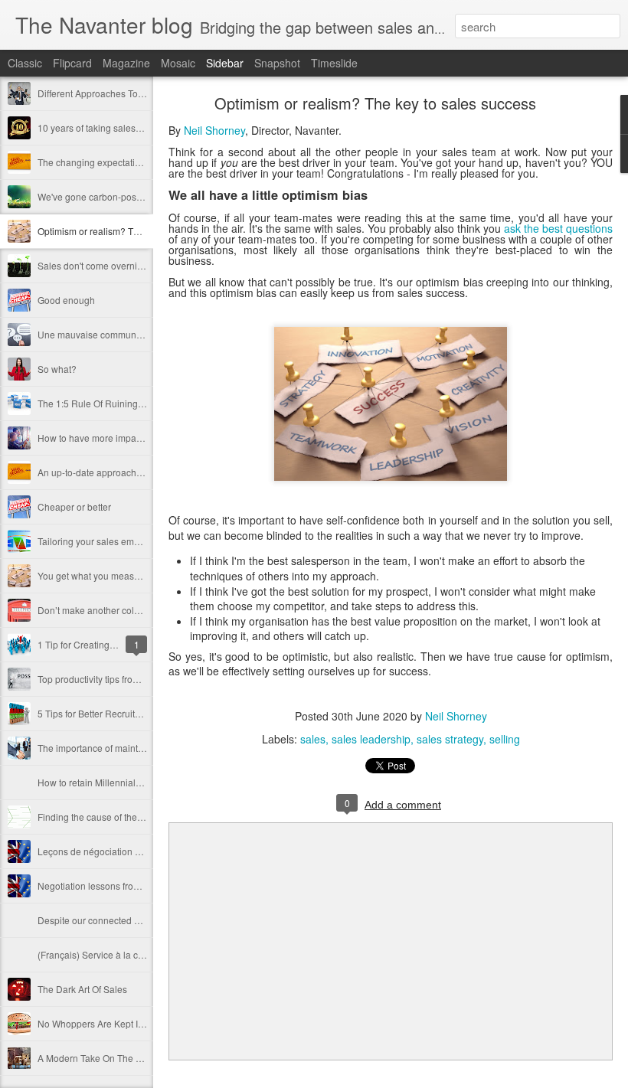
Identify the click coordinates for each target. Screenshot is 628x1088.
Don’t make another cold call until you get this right (142, 609)
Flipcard (72, 62)
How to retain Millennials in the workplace (124, 782)
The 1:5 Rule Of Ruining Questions (110, 403)
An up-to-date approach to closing (108, 472)
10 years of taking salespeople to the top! (123, 127)
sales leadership (371, 739)
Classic (25, 62)
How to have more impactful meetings (116, 437)
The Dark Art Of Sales (82, 988)
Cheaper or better (74, 506)
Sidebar (225, 62)
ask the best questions (558, 228)
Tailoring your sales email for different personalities (143, 540)
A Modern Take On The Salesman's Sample (128, 1057)
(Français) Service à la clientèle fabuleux (122, 954)
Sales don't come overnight (94, 265)
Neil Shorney (214, 130)
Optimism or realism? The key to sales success (134, 230)
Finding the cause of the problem (106, 816)
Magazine (126, 62)
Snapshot (277, 62)
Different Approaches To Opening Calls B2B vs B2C (145, 93)
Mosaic (178, 62)
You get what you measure (93, 575)
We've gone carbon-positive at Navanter (121, 196)
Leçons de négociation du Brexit (105, 851)
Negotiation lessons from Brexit (102, 885)
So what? (57, 368)
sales (312, 739)
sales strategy (450, 739)
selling (504, 739)
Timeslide (334, 62)
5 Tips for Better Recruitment (96, 713)
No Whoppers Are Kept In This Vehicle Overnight (138, 1023)
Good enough (66, 299)
